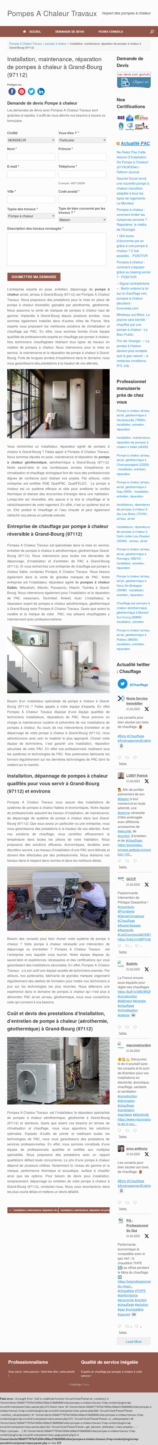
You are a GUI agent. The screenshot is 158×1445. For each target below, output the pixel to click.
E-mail (13, 166)
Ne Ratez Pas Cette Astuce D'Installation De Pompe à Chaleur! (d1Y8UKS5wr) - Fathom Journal (132, 162)
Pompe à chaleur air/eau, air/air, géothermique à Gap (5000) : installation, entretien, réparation (133, 489)
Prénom (65, 149)
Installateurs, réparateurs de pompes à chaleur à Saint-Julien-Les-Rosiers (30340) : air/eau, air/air (133, 534)
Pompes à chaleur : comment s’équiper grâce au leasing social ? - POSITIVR (133, 269)
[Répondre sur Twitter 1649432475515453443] (120, 861)
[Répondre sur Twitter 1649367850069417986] (120, 1131)
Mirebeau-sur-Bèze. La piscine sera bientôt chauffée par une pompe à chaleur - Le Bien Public (133, 324)
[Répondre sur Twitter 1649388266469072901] (120, 1027)
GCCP (131, 878)
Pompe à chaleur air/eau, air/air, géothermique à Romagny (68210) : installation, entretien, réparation (133, 558)
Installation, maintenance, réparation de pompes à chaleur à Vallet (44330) (134, 442)
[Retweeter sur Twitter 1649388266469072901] (128, 1027)
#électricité (141, 1114)
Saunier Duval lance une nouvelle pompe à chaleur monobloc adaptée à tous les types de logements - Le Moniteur (133, 191)
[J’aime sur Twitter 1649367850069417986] (136, 1131)
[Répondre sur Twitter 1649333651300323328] (120, 1326)
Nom (12, 149)
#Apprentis (126, 929)
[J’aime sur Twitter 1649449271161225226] (136, 758)
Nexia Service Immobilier (137, 701)
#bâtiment (125, 1000)
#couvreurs (126, 906)
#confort (123, 835)
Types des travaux (22, 209)
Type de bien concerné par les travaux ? (81, 210)
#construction (127, 996)
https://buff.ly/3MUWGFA (135, 991)
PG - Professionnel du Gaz (137, 1225)
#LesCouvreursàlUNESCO (137, 934)
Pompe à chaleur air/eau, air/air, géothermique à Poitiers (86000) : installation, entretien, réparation (133, 639)
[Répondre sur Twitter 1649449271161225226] (120, 758)
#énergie (139, 1000)
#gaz (121, 1309)
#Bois (122, 736)
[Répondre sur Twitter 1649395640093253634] (120, 946)
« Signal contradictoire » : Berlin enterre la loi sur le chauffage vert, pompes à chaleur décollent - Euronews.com (133, 296)
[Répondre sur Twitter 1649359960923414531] (120, 1203)
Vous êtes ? (68, 133)
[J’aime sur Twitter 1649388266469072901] (136, 1027)
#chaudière (126, 1290)
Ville (11, 191)
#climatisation (128, 1010)
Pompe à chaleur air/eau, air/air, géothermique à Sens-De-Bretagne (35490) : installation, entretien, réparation (133, 585)
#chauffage (134, 840)
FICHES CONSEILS (111, 31)
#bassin (123, 798)
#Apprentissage (129, 925)
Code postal (68, 191)
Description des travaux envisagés (35, 228)
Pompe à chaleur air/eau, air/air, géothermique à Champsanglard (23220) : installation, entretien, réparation (133, 464)
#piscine (124, 812)
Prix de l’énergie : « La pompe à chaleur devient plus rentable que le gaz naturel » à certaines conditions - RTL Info (133, 353)
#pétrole (124, 1015)
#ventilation (126, 1110)
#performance (128, 1295)
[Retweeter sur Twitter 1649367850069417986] (128, 1131)
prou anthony (137, 1148)
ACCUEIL (35, 31)
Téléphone (67, 166)
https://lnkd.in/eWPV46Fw (136, 939)
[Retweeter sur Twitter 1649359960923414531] (128, 1203)
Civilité (12, 133)
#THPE (140, 1290)
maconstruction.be (141, 1045)
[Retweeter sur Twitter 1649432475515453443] (128, 861)
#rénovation (126, 1100)
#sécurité (124, 831)
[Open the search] (152, 31)
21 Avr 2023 (133, 708)
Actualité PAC (135, 143)
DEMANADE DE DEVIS (69, 31)
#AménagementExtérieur (136, 740)
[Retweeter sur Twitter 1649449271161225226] (128, 758)
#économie (126, 1300)
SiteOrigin (76, 1384)
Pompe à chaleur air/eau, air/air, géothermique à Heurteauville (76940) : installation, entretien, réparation (133, 419)
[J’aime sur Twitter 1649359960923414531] (136, 1203)
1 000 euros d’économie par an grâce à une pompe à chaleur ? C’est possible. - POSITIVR (132, 245)
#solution (141, 1304)
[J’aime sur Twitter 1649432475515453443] (136, 861)
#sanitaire (125, 1114)
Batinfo (132, 963)
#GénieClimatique (131, 916)
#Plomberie (126, 911)
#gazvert (124, 1314)
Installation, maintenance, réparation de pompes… (39, 1210)
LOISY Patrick (137, 775)
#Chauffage (135, 736)
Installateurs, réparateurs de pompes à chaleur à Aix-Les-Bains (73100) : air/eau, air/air (133, 511)
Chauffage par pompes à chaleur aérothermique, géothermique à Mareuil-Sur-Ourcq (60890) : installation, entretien (133, 612)
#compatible (135, 1309)
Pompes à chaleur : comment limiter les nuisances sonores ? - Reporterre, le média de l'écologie (133, 219)
